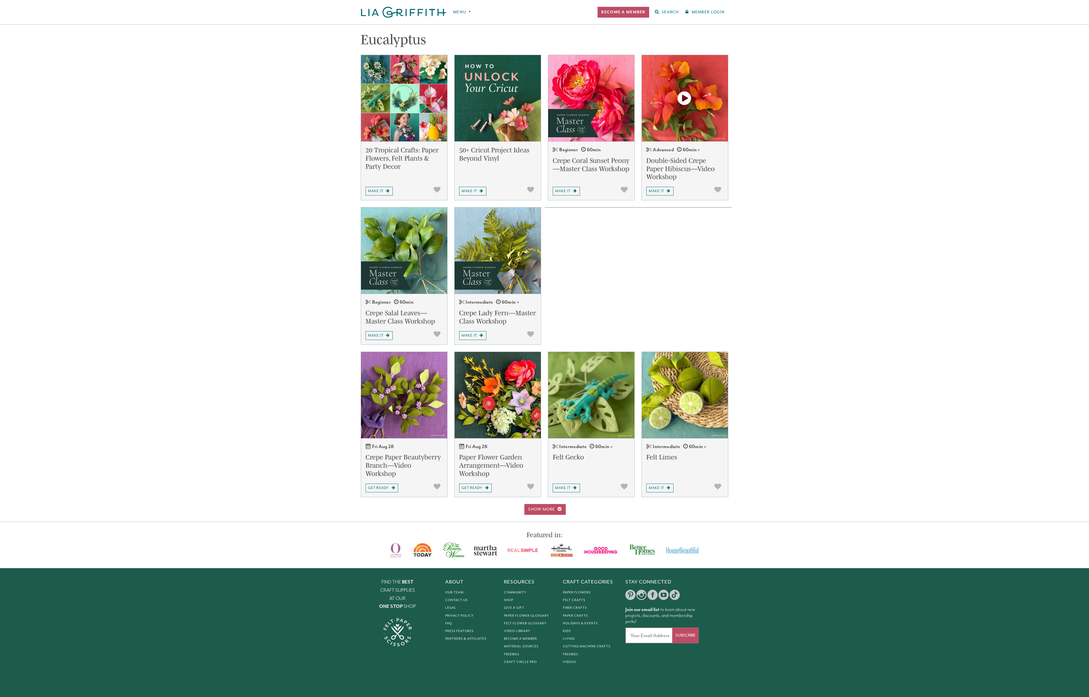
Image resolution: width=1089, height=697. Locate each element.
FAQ (448, 623)
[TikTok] (675, 595)
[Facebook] (652, 595)
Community (515, 592)
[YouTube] (664, 595)
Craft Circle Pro (520, 662)
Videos (569, 662)
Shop (508, 600)
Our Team (454, 592)
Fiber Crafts (575, 608)
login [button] (708, 12)
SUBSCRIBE (685, 635)
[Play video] (685, 98)
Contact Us (456, 600)
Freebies (511, 654)
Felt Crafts (574, 600)
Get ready (378, 488)
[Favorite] (437, 189)
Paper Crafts (575, 616)
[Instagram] (641, 595)
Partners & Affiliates (465, 639)
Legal (450, 608)
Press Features (459, 631)
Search (670, 12)
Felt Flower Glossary (525, 623)
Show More (541, 509)
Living (569, 639)
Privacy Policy (459, 616)
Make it (375, 191)
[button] (623, 12)
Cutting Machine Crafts (586, 646)
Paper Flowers (577, 592)
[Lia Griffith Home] (404, 12)
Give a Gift (514, 608)
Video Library (517, 631)
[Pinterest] (630, 595)
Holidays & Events (580, 623)
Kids (567, 631)
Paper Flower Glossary (526, 616)
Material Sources (521, 646)
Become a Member (520, 639)
